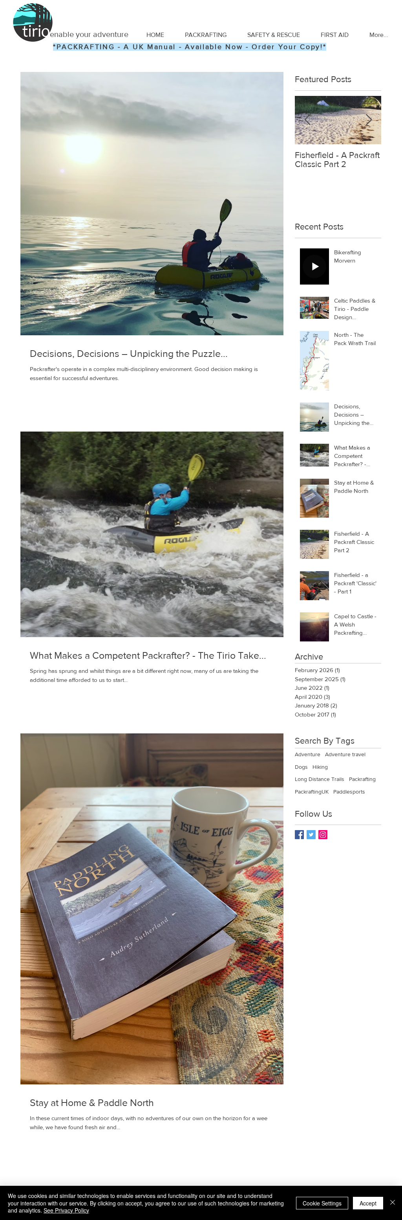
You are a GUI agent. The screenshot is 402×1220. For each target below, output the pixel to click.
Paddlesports (349, 791)
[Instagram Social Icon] (322, 834)
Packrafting (362, 779)
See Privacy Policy (66, 1210)
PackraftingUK (312, 791)
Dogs (301, 767)
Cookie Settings (322, 1203)
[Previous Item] (307, 120)
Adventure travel (345, 754)
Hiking (320, 767)
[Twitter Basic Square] (311, 834)
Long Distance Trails (319, 779)
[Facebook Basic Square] (299, 834)
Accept (368, 1203)
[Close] (392, 1203)
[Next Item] (368, 120)
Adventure (307, 754)
